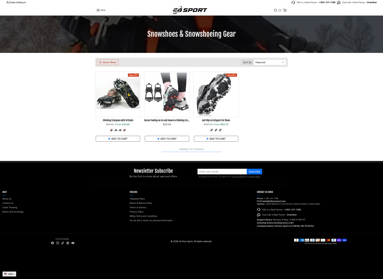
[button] (101, 10)
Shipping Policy (137, 198)
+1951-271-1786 (327, 2)
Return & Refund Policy (141, 203)
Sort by (247, 62)
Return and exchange (12, 211)
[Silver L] (216, 130)
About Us (6, 198)
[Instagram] (57, 243)
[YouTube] (72, 243)
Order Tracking (9, 207)
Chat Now (372, 2)
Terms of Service (239, 177)
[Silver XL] (220, 130)
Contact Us (7, 203)
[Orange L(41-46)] (111, 130)
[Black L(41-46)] (116, 130)
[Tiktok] (62, 243)
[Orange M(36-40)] (124, 130)
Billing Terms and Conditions (143, 216)
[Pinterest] (67, 243)
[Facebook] (52, 243)
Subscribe (254, 171)
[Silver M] (212, 130)
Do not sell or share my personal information (151, 220)
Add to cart (119, 138)
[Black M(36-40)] (120, 130)
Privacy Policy (254, 177)
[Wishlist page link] (279, 10)
